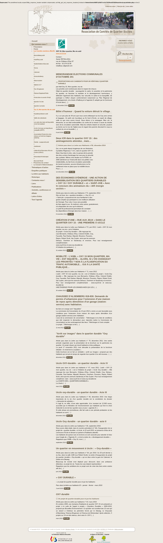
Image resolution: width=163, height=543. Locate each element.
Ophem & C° (38, 85)
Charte (36, 49)
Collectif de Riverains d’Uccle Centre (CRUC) (43, 151)
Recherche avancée (125, 60)
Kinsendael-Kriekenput (41, 156)
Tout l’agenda (37, 200)
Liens (34, 183)
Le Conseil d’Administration (43, 165)
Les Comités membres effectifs (44, 51)
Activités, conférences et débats (41, 191)
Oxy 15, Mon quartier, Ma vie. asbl (44, 109)
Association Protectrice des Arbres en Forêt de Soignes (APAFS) (42, 136)
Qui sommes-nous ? (39, 44)
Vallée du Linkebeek (40, 118)
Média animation (118, 529)
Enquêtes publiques (39, 171)
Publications (36, 187)
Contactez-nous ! (110, 6)
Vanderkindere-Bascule (41, 64)
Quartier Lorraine (39, 106)
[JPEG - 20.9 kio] (61, 49)
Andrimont (37, 146)
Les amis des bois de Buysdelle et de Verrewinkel (44, 123)
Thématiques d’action (40, 167)
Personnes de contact (41, 163)
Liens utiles (129, 6)
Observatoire (38, 80)
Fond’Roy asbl (38, 59)
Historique (36, 177)
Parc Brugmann (39, 89)
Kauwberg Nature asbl (41, 113)
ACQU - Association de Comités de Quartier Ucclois (108, 31)
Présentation (38, 47)
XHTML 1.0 (104, 529)
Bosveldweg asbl (39, 55)
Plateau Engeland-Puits (41, 93)
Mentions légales (70, 529)
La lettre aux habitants (40, 174)
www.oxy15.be (61, 53)
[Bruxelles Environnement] (104, 542)
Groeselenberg (38, 76)
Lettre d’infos (37, 196)
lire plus (71, 105)
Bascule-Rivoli (38, 161)
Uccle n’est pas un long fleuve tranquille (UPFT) (43, 129)
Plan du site (121, 6)
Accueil (34, 41)
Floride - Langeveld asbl (41, 142)
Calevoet (36, 72)
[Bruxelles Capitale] (92, 542)
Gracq (36, 68)
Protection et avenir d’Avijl (42, 97)
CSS (98, 529)
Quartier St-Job (38, 101)
